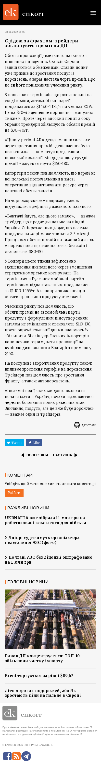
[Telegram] (26, 756)
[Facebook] (7, 756)
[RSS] (16, 756)
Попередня (37, 455)
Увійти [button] (14, 492)
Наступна (62, 455)
